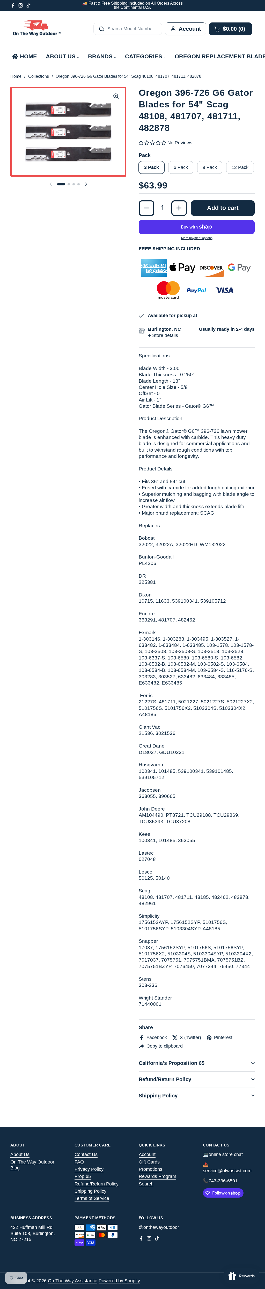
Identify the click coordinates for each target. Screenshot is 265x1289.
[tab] (163, 336)
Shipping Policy (90, 1191)
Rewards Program (157, 1176)
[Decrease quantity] (146, 208)
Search (146, 1183)
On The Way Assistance (72, 1280)
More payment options (196, 238)
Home (15, 76)
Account (147, 1154)
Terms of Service (92, 1198)
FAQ (79, 1162)
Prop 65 (83, 1176)
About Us (20, 1154)
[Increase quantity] (179, 208)
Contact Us (86, 1154)
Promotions (150, 1169)
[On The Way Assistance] (36, 29)
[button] (61, 184)
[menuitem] (23, 56)
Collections (38, 76)
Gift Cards (149, 1162)
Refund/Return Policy (97, 1183)
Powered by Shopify (119, 1280)
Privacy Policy (89, 1169)
